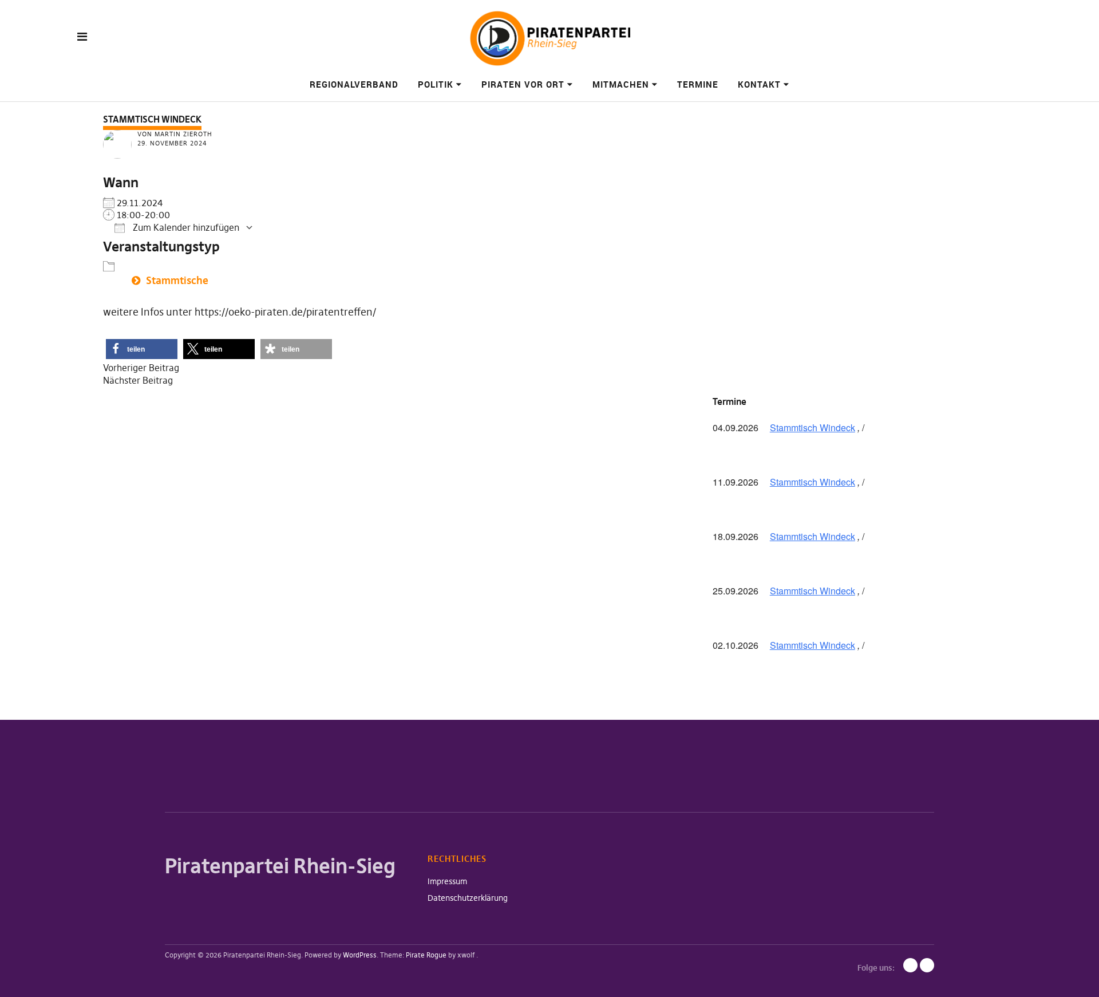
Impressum (447, 881)
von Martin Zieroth (174, 134)
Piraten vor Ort (522, 84)
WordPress (360, 955)
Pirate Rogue (426, 955)
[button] (141, 349)
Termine (697, 84)
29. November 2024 (172, 143)
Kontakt (759, 84)
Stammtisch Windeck (812, 427)
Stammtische (177, 280)
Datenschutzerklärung (468, 898)
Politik (435, 84)
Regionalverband (354, 84)
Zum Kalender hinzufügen (185, 227)
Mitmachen (620, 84)
